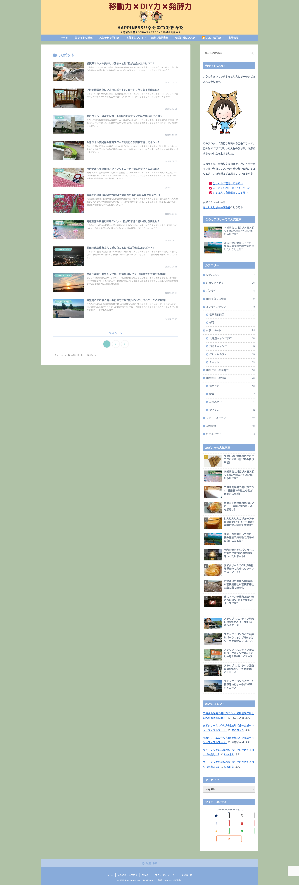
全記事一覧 (186, 875)
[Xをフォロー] (241, 815)
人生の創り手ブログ (127, 875)
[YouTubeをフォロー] (241, 823)
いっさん (229, 754)
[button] (252, 53)
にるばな (229, 767)
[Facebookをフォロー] (216, 823)
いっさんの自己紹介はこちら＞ (230, 192)
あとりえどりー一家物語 (216, 207)
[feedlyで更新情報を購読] (241, 831)
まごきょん (238, 730)
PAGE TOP (150, 863)
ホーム (110, 875)
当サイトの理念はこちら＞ (228, 183)
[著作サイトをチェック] (216, 815)
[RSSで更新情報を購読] (229, 839)
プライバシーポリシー (166, 875)
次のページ (116, 333)
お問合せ (146, 875)
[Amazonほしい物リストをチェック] (216, 831)
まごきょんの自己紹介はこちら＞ (231, 188)
